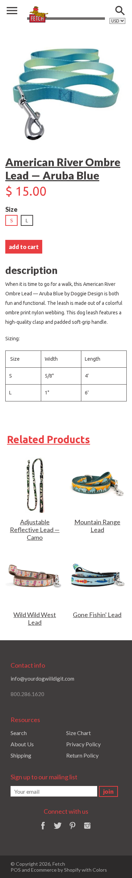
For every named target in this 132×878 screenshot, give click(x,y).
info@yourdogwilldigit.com (42, 678)
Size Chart (78, 732)
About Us (22, 744)
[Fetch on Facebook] (43, 830)
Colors (100, 870)
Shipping (21, 755)
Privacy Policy (83, 744)
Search (19, 732)
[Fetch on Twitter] (58, 830)
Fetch (58, 864)
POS (16, 870)
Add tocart (24, 246)
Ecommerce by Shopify (56, 870)
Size (11, 209)
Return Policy (82, 755)
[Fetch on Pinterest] (72, 830)
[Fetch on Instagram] (87, 830)
